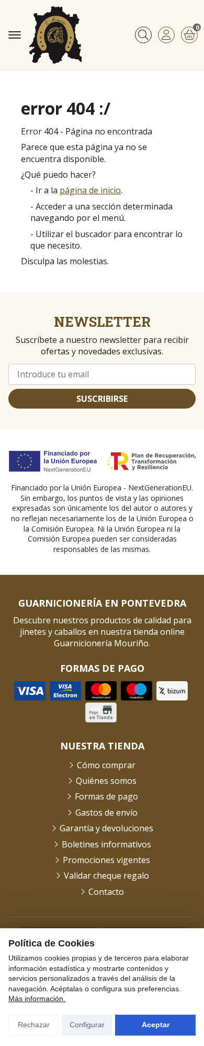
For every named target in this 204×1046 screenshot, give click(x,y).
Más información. (36, 998)
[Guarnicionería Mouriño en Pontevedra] (55, 35)
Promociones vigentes (106, 860)
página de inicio (90, 190)
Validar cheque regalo (106, 875)
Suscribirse (102, 398)
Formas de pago (106, 796)
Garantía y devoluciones (106, 828)
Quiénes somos (106, 780)
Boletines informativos (106, 844)
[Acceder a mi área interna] (166, 35)
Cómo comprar (106, 765)
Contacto (106, 891)
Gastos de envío (106, 812)
